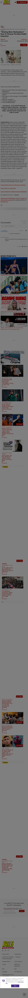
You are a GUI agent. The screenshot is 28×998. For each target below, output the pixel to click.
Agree (15, 985)
